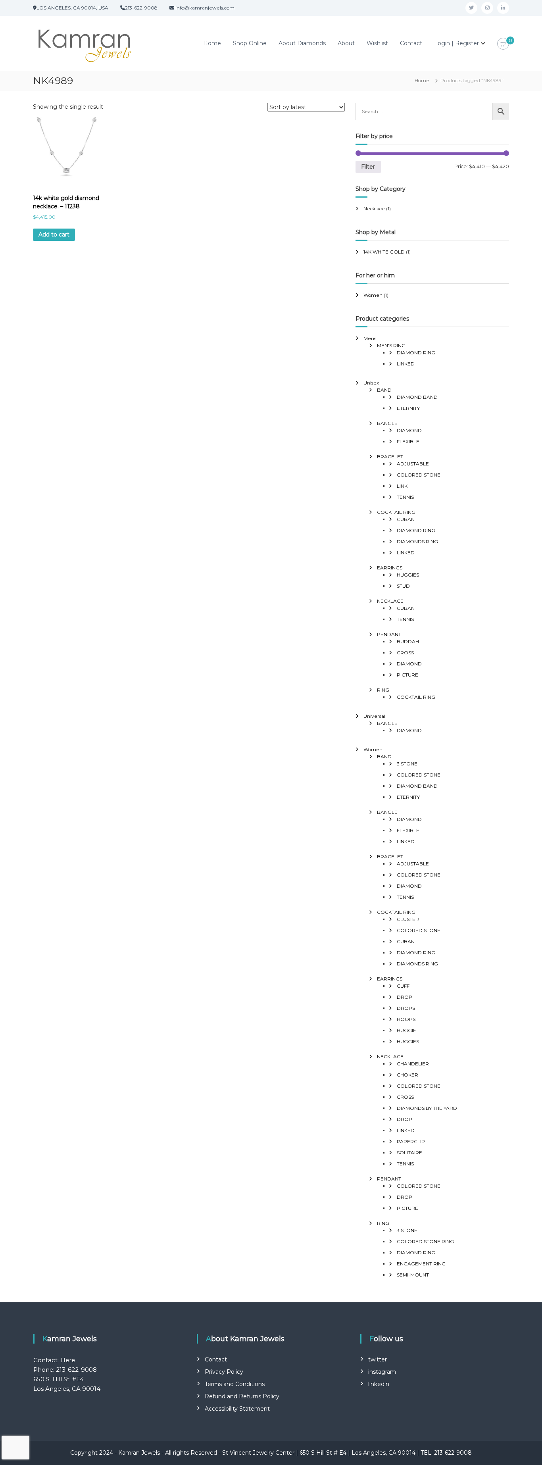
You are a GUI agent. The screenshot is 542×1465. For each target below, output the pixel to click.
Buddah (408, 641)
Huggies (408, 575)
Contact (411, 43)
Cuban (406, 519)
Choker (407, 1075)
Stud (403, 586)
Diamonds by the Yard (427, 1108)
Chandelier (413, 1064)
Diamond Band (417, 397)
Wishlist (377, 43)
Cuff (403, 986)
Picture (407, 675)
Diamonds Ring (417, 541)
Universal (374, 716)
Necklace (374, 208)
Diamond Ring (416, 353)
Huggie (406, 1030)
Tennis (405, 497)
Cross (405, 653)
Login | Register (456, 43)
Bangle (387, 423)
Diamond (409, 430)
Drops (406, 1008)
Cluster (408, 919)
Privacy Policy (224, 1371)
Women (372, 295)
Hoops (406, 1019)
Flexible (408, 441)
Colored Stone (418, 475)
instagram (382, 1371)
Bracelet (390, 456)
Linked (406, 364)
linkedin (378, 1384)
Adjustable (413, 464)
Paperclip (411, 1141)
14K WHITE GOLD (384, 252)
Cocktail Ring (396, 512)
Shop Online (250, 43)
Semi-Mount (413, 1275)
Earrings (389, 568)
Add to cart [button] (53, 234)
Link (402, 486)
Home (212, 43)
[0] (503, 44)
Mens (369, 338)
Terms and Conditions (235, 1384)
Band (384, 390)
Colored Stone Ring (425, 1241)
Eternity (408, 408)
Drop (404, 997)
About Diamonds (302, 43)
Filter (368, 166)
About (346, 43)
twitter (377, 1359)
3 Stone (407, 764)
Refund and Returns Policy (242, 1396)
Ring (383, 690)
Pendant (389, 634)
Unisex (371, 383)
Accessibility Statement (237, 1408)
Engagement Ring (421, 1264)
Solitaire (409, 1152)
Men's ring (391, 345)
